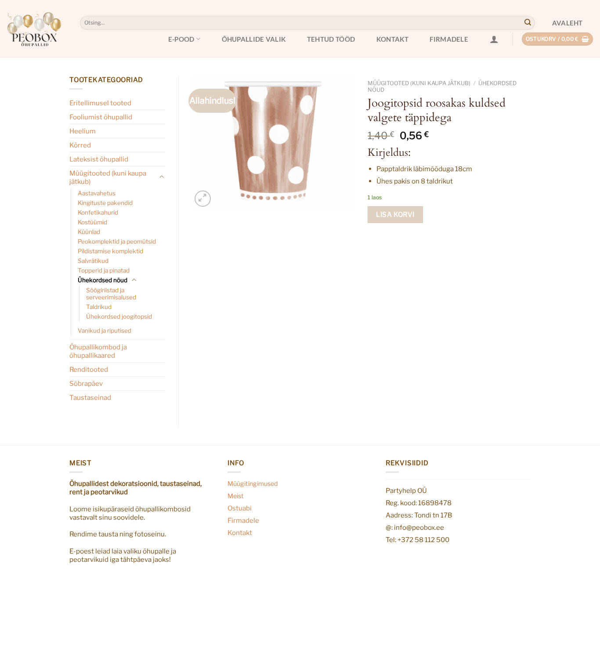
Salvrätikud (93, 260)
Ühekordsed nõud (102, 280)
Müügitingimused (253, 484)
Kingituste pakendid (105, 202)
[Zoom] (202, 198)
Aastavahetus (97, 193)
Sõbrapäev (86, 383)
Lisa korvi (395, 214)
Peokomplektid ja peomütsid (117, 241)
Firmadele (449, 39)
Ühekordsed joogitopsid (119, 316)
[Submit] (527, 23)
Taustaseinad (90, 397)
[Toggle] (162, 177)
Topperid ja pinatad (104, 270)
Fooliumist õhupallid (100, 117)
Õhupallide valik (254, 39)
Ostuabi (240, 508)
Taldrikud (99, 306)
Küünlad (89, 231)
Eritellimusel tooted (100, 103)
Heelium (82, 131)
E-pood (181, 39)
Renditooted (88, 369)
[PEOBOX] (34, 29)
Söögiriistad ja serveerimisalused (111, 294)
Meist (236, 496)
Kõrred (80, 145)
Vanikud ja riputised (104, 330)
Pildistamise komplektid (110, 251)
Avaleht (567, 23)
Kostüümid (92, 222)
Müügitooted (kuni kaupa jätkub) (107, 177)
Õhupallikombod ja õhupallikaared (98, 351)
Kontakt (392, 39)
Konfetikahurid (98, 212)
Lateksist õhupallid (98, 159)
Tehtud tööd (331, 39)
